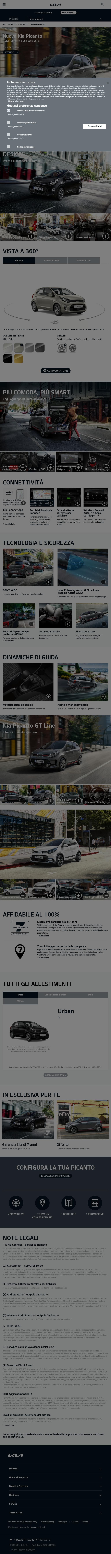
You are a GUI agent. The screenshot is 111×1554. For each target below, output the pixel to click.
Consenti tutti (95, 126)
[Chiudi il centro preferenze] (108, 83)
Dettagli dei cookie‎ (16, 114)
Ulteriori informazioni (16, 101)
